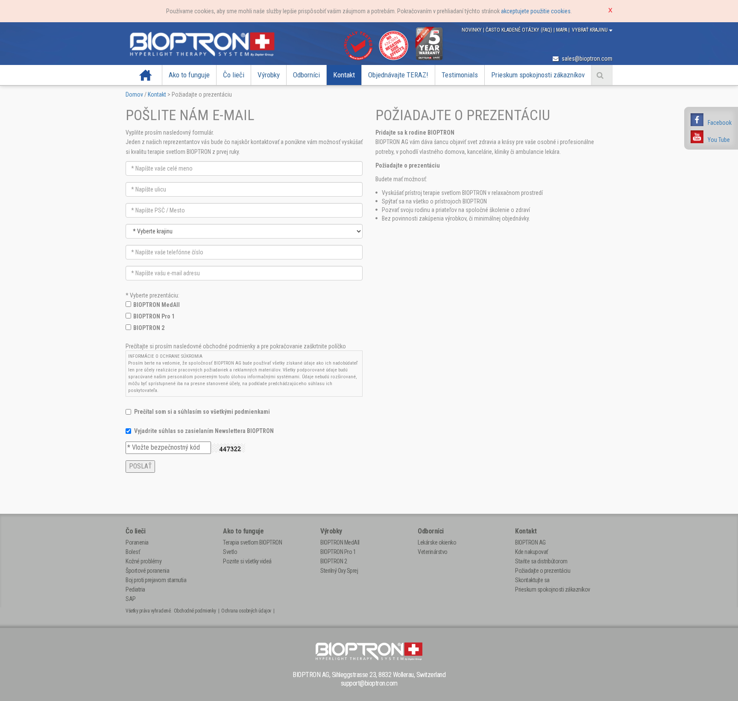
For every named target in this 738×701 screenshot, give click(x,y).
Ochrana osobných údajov (246, 611)
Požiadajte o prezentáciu (542, 570)
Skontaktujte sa (532, 580)
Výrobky (269, 75)
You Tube (719, 139)
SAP (131, 598)
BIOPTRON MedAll (156, 304)
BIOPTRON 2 (148, 327)
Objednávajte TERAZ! (398, 75)
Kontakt (344, 75)
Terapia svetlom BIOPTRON (252, 542)
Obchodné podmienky (195, 611)
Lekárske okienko (437, 542)
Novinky (472, 30)
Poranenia (137, 542)
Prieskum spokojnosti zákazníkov (538, 75)
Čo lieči (233, 75)
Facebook (720, 122)
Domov (145, 75)
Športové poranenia (147, 570)
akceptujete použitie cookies (536, 11)
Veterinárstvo (433, 551)
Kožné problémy (143, 561)
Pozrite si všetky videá (247, 561)
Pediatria (135, 589)
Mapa (562, 30)
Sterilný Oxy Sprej (339, 570)
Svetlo (230, 551)
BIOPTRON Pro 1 (154, 316)
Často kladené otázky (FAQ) (520, 30)
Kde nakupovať (531, 551)
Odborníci (306, 75)
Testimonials (460, 75)
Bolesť (133, 551)
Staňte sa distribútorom (541, 561)
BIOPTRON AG (530, 542)
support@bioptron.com (369, 683)
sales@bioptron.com (586, 58)
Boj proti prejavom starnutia (156, 580)
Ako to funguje (189, 75)
